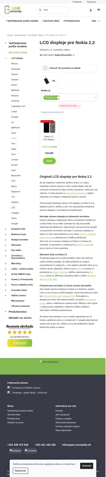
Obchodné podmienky (65, 422)
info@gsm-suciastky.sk (75, 444)
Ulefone (13, 202)
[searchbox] (59, 98)
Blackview (15, 175)
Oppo (12, 149)
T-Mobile (14, 213)
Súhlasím (85, 466)
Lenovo (13, 160)
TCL (12, 197)
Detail (48, 161)
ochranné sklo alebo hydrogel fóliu (58, 296)
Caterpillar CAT (17, 106)
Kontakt (58, 411)
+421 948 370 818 (16, 444)
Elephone (14, 192)
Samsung (14, 69)
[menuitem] (22, 20)
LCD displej (16, 58)
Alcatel (13, 165)
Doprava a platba (62, 419)
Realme (13, 96)
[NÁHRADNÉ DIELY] (48, 127)
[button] (68, 68)
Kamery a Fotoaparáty (21, 279)
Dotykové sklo (17, 229)
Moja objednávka (62, 430)
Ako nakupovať (62, 415)
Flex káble (15, 250)
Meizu (13, 186)
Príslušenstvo (17, 311)
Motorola (14, 90)
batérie (78, 269)
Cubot (13, 111)
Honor (13, 85)
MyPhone (14, 128)
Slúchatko (15, 245)
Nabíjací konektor (18, 240)
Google (13, 224)
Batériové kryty (17, 234)
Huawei (13, 79)
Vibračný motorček (19, 306)
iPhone (13, 64)
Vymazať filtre (67, 106)
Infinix (13, 218)
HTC (12, 181)
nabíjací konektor (59, 272)
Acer (12, 154)
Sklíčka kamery (17, 295)
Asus (12, 170)
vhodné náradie (82, 245)
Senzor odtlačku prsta (21, 285)
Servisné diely (17, 52)
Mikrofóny (15, 263)
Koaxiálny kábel (18, 290)
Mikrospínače (16, 301)
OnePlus (14, 101)
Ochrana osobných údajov (67, 426)
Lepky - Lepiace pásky (21, 269)
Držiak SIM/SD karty (19, 274)
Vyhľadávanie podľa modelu (17, 45)
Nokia (13, 138)
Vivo (12, 143)
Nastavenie (19, 471)
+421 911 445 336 (44, 444)
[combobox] (68, 97)
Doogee (14, 117)
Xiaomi (13, 74)
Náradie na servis (19, 317)
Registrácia (90, 2)
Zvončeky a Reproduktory (17, 256)
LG (11, 122)
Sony (12, 133)
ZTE (12, 208)
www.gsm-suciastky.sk (75, 193)
